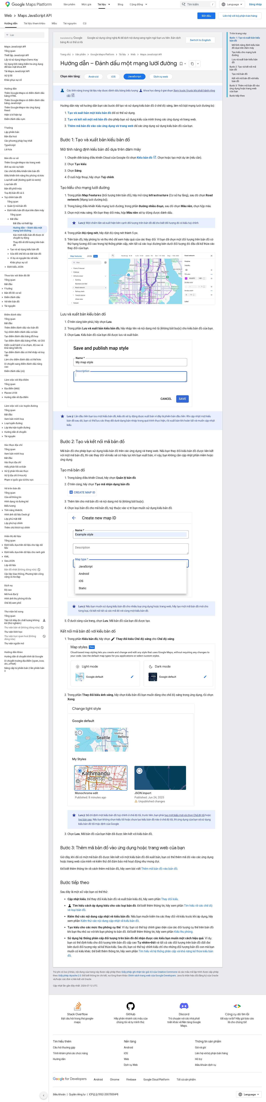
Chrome (114, 1079)
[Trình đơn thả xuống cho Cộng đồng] (147, 4)
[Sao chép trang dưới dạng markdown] (192, 64)
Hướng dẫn (10, 23)
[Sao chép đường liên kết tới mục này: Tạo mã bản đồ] (88, 470)
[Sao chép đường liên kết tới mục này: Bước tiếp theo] (92, 883)
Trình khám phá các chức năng (70, 1053)
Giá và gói (200, 1047)
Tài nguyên (69, 23)
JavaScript (134, 76)
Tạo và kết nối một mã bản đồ (87, 119)
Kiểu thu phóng (183, 931)
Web (8, 15)
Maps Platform (39, 4)
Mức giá (86, 4)
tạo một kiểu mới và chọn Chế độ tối (184, 815)
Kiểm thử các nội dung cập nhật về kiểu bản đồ (110, 921)
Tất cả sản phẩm (186, 1079)
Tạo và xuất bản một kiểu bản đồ (89, 113)
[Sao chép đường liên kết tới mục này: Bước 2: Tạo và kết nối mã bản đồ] (128, 442)
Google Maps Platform (102, 54)
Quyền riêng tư (77, 1094)
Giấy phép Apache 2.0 (69, 975)
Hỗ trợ (198, 1059)
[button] (23, 197)
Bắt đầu (206, 15)
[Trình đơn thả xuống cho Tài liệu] (110, 4)
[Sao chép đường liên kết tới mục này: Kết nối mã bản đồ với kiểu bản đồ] (119, 631)
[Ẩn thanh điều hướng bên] (43, 1095)
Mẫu (54, 23)
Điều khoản (59, 1094)
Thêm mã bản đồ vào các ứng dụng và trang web (100, 126)
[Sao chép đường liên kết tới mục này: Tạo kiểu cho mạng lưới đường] (113, 188)
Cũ (84, 23)
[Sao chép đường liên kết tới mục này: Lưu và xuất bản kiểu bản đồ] (109, 314)
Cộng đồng (136, 4)
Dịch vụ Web (131, 1064)
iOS (113, 76)
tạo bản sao (85, 819)
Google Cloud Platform (156, 1079)
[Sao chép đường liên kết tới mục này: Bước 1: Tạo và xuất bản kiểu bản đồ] (133, 140)
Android (93, 76)
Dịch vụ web (161, 76)
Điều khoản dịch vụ (205, 1064)
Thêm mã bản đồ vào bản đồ (159, 868)
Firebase (131, 1079)
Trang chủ (65, 54)
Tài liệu (102, 4)
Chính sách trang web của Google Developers (152, 975)
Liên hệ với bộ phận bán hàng (240, 15)
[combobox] (198, 4)
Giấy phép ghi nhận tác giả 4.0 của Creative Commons (149, 972)
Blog (120, 4)
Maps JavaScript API (35, 15)
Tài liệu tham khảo (34, 23)
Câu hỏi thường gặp (64, 1047)
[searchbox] (24, 35)
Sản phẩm (69, 4)
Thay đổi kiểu (169, 899)
